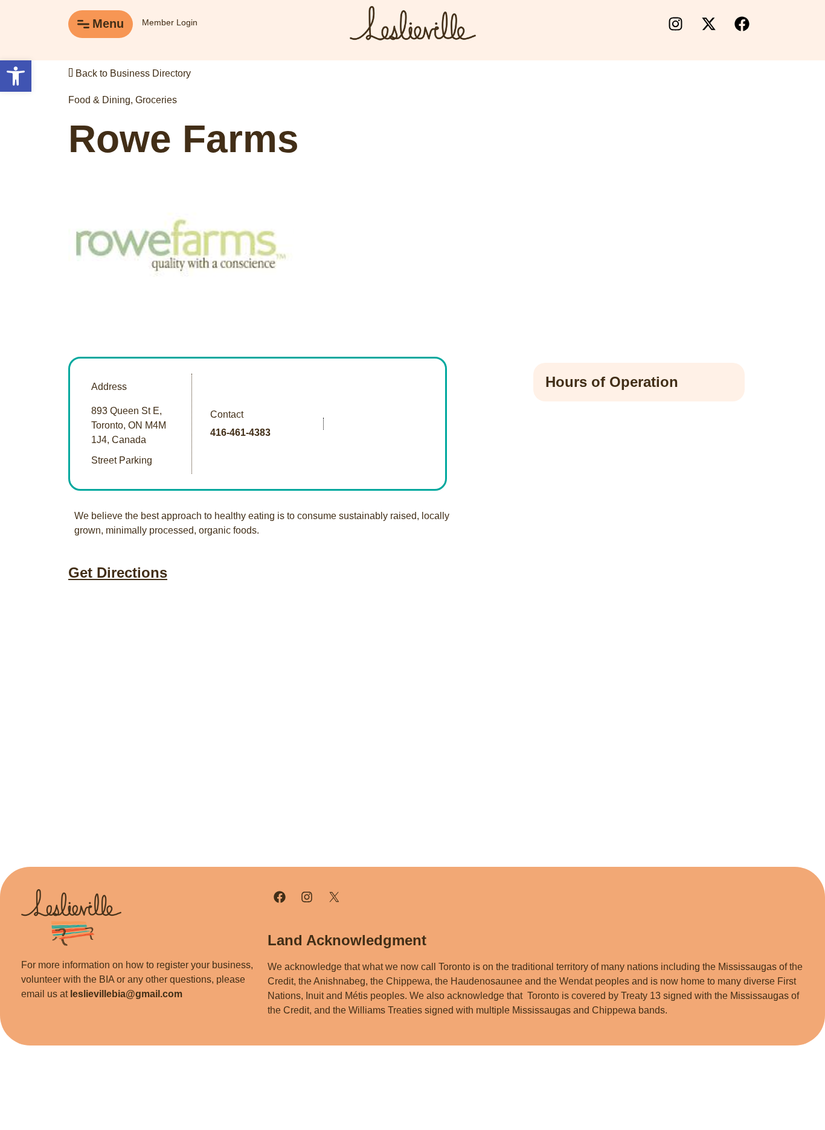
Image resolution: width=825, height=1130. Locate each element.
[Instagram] (675, 24)
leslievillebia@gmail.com (126, 994)
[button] (15, 76)
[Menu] (83, 24)
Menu (108, 23)
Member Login (169, 22)
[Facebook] (742, 24)
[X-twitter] (708, 24)
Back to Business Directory (132, 73)
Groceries (156, 100)
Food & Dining (99, 100)
